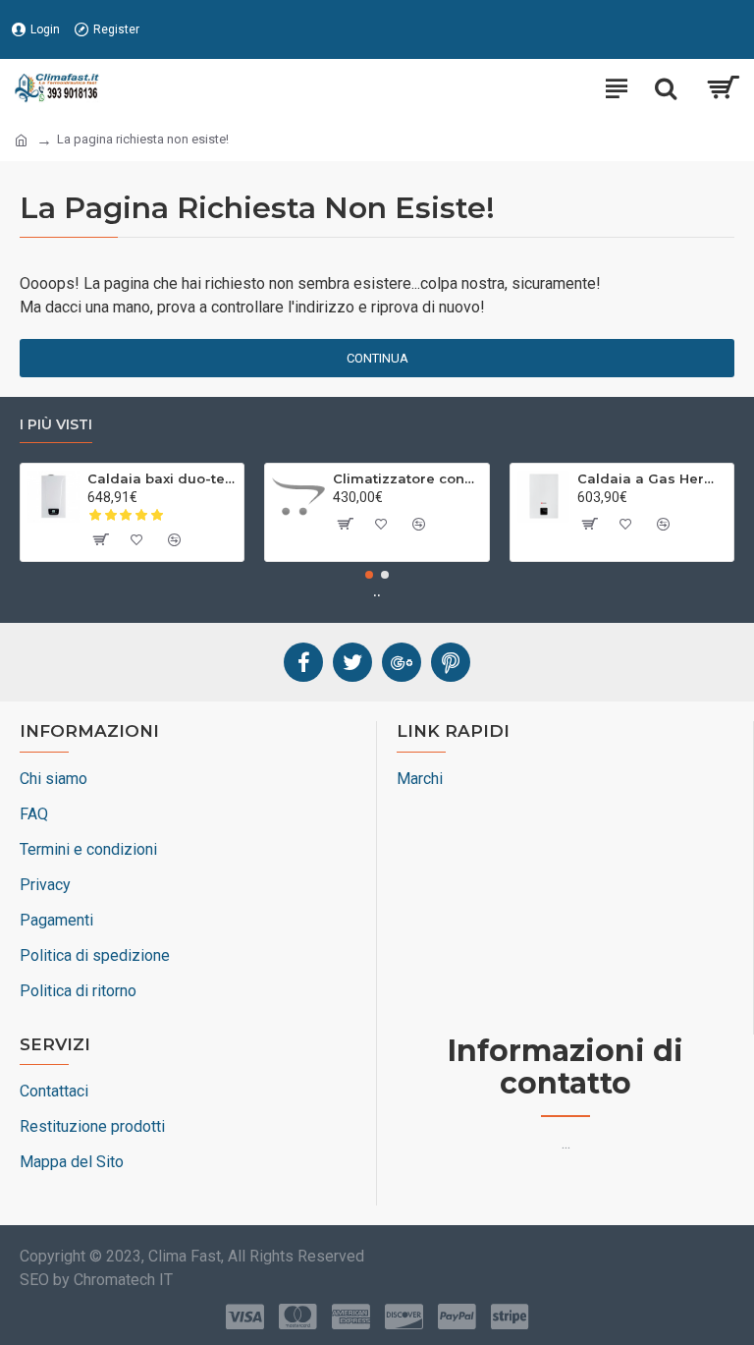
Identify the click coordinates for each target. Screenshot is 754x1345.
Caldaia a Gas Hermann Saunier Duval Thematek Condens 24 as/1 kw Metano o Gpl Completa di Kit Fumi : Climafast (652, 478)
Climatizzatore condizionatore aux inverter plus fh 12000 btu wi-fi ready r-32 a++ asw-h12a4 (407, 478)
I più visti (56, 425)
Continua (377, 358)
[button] (369, 575)
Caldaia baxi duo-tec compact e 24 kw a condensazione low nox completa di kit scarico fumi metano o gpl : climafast (162, 478)
